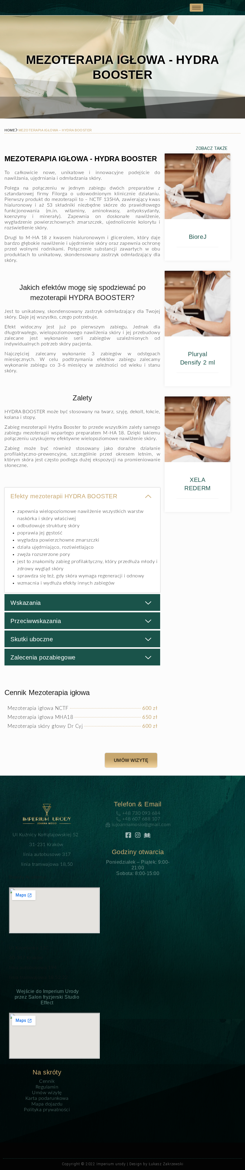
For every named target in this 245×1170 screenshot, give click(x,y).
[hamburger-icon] (196, 8)
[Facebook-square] (128, 835)
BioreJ (198, 236)
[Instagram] (138, 835)
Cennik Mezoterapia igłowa (47, 692)
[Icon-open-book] (147, 835)
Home (9, 130)
